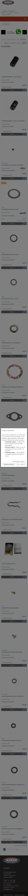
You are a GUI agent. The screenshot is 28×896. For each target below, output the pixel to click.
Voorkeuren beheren (9, 464)
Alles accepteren (21, 464)
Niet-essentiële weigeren (19, 461)
